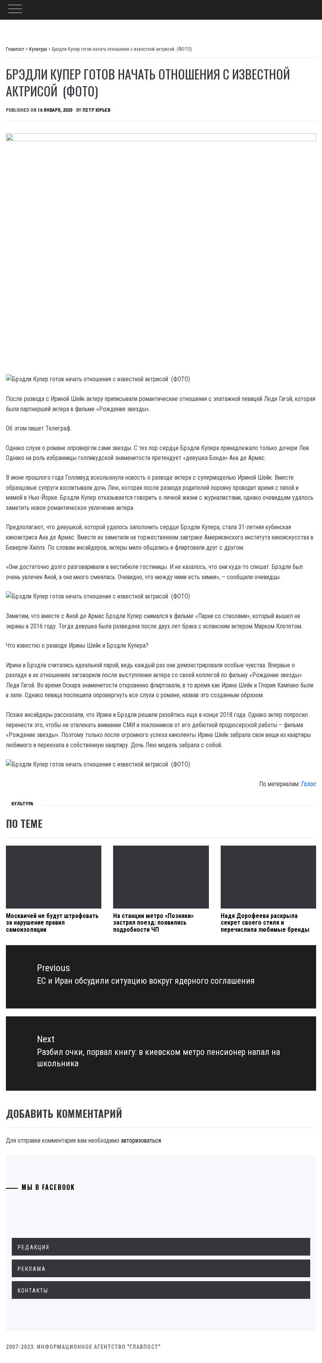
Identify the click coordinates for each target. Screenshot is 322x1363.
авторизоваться (141, 1140)
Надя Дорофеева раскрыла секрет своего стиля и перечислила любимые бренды (267, 922)
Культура (22, 804)
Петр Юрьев (96, 110)
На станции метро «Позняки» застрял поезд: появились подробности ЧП (153, 922)
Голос (308, 784)
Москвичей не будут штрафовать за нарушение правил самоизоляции (52, 922)
